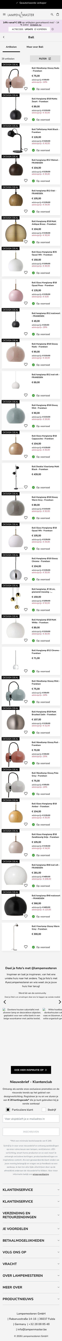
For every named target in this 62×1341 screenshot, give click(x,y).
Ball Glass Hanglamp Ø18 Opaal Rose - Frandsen (44, 284)
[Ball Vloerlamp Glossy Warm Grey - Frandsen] (31, 937)
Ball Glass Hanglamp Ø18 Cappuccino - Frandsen (44, 437)
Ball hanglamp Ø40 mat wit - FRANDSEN (46, 866)
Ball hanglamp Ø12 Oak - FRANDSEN (44, 192)
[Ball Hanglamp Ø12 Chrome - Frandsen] (31, 661)
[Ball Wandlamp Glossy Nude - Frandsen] (31, 79)
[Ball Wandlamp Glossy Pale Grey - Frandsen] (31, 784)
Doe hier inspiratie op (28, 1069)
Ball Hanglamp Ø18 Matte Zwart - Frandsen (44, 100)
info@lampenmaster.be (32, 1329)
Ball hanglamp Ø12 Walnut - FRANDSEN (45, 161)
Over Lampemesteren (23, 1275)
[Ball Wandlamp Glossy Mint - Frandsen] (31, 692)
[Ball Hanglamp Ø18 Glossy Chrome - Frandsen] (31, 569)
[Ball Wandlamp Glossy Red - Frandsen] (31, 753)
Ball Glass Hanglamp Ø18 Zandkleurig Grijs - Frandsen (45, 835)
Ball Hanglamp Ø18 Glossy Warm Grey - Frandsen (45, 498)
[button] (25, 88)
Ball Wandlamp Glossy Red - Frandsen (45, 743)
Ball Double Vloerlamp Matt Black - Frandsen (45, 467)
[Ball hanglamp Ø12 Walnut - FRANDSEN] (31, 171)
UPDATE (29, 29)
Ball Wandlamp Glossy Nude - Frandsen (45, 69)
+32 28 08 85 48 (39, 1324)
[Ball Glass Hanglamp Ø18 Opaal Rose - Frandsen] (31, 293)
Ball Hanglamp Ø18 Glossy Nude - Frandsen (45, 345)
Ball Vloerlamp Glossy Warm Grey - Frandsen (46, 927)
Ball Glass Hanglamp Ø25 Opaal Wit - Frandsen (44, 253)
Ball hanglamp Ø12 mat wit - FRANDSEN (46, 376)
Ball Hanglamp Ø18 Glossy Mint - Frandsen (45, 406)
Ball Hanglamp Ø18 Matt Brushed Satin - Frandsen (44, 713)
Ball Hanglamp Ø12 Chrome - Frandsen (46, 651)
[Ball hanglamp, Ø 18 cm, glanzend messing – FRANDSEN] (31, 600)
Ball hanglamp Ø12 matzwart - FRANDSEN (46, 314)
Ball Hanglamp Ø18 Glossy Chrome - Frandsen (45, 559)
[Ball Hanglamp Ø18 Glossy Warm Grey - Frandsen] (31, 508)
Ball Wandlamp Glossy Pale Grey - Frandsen (45, 774)
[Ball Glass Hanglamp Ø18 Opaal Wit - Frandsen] (31, 538)
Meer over (12, 1287)
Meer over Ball (35, 46)
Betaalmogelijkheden (23, 1240)
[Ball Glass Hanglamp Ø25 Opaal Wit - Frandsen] (31, 262)
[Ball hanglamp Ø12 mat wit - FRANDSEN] (31, 385)
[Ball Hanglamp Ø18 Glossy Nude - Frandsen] (31, 354)
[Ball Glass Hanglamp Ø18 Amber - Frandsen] (31, 814)
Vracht (10, 1264)
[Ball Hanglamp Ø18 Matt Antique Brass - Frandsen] (31, 232)
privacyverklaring (41, 1174)
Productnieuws (18, 1299)
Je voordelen (15, 1228)
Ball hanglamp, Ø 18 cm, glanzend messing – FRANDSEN (43, 590)
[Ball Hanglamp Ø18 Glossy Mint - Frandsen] (31, 416)
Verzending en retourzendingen (19, 1215)
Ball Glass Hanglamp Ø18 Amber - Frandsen (44, 805)
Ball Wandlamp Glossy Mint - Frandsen (46, 682)
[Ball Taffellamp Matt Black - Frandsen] (31, 140)
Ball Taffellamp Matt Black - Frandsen (45, 130)
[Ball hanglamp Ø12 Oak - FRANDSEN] (31, 201)
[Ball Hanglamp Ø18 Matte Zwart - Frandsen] (31, 109)
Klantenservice (18, 1189)
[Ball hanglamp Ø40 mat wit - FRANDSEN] (31, 875)
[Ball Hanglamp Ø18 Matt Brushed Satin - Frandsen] (31, 722)
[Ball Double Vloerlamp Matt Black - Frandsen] (31, 477)
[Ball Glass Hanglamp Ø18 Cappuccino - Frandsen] (31, 446)
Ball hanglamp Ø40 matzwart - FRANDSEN (46, 897)
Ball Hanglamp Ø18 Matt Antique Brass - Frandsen (44, 222)
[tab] (31, 1189)
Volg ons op (14, 1252)
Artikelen (11, 46)
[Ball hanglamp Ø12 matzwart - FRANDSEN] (31, 324)
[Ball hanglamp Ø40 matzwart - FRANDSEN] (31, 906)
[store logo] (23, 14)
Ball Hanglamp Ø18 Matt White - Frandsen (44, 621)
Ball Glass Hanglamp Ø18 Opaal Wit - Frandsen (44, 529)
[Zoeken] (52, 14)
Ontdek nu (35, 24)
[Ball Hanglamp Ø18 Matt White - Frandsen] (31, 630)
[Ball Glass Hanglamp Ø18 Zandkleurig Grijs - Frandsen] (31, 845)
